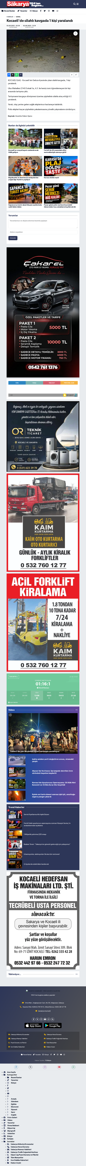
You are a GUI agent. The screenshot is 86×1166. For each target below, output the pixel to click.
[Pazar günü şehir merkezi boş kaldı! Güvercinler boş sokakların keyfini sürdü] (61, 193)
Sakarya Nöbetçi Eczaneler (20, 1034)
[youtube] (59, 1067)
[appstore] (33, 1025)
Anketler (11, 1133)
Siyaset (14, 1109)
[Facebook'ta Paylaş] (8, 75)
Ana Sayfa (11, 1072)
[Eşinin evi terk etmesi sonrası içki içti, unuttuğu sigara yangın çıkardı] (16, 796)
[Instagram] (41, 1019)
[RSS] (52, 1019)
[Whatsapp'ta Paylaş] (17, 75)
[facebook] (16, 1067)
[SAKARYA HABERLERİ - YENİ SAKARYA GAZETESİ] (25, 4)
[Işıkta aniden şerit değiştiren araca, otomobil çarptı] (16, 760)
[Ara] (74, 4)
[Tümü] (77, 974)
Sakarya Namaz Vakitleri (19, 1038)
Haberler (10, 17)
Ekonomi (14, 1107)
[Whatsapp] (48, 1019)
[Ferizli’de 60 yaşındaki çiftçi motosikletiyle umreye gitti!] (61, 139)
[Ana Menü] (78, 4)
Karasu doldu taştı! (51, 177)
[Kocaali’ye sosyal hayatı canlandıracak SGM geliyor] (25, 139)
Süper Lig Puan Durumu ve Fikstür (24, 1155)
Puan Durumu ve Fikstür (19, 1042)
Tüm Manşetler (51, 1042)
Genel (18, 17)
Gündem (14, 1101)
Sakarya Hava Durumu (54, 1034)
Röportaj (11, 1128)
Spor (13, 1112)
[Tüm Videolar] (77, 710)
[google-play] (52, 1025)
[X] (37, 1019)
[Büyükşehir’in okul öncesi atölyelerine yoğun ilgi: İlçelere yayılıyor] (25, 166)
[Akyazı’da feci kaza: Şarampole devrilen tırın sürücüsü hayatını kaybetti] (16, 772)
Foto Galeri (12, 1117)
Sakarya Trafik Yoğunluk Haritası (57, 1038)
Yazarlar (23, 11)
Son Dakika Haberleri (18, 1047)
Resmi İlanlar (9, 11)
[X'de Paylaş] (12, 75)
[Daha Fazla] (20, 75)
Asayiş (13, 1099)
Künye (35, 11)
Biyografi (11, 1131)
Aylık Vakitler (14, 702)
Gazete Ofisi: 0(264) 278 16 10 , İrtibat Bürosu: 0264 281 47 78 (44, 1007)
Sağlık (13, 1115)
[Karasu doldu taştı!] (61, 166)
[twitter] (30, 1067)
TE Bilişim (48, 1060)
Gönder (13, 238)
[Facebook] (33, 1019)
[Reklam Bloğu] (43, 312)
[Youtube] (45, 1019)
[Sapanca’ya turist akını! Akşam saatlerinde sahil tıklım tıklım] (25, 193)
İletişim (10, 1139)
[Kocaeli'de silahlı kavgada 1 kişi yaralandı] (43, 51)
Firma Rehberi (13, 1125)
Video (9, 1120)
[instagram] (45, 1067)
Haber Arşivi (51, 1047)
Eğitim (13, 1104)
